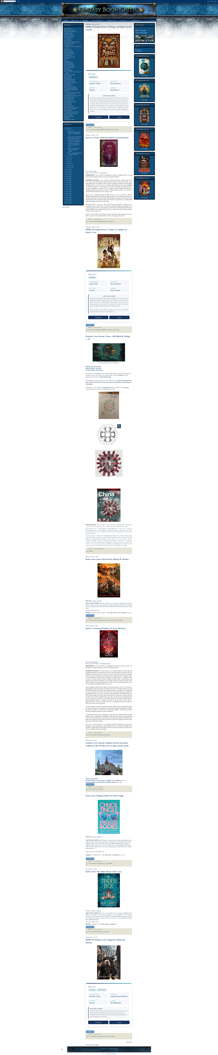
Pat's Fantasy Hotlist (70, 74)
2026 (67, 128)
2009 (67, 199)
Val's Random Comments (71, 113)
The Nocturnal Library (70, 101)
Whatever (67, 118)
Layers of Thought (69, 66)
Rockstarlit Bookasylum (71, 82)
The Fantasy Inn (69, 100)
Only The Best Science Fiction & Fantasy (73, 72)
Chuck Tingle (99, 863)
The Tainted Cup (103, 173)
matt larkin (93, 789)
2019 (67, 180)
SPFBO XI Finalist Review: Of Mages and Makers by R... (74, 133)
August (69, 130)
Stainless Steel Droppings (71, 89)
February (70, 165)
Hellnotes (67, 58)
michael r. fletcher (111, 620)
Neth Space (68, 68)
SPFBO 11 (103, 129)
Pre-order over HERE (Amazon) (101, 782)
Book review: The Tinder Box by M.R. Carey (104, 871)
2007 (67, 203)
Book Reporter (68, 33)
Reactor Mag (68, 77)
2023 (67, 173)
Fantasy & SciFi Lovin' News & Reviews (73, 47)
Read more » (90, 124)
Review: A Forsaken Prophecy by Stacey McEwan (75, 153)
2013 (67, 191)
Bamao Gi (116, 362)
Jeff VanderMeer (69, 63)
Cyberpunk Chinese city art (105, 362)
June (69, 158)
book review (93, 129)
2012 (67, 193)
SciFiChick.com (69, 83)
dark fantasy (99, 620)
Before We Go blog (70, 30)
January (69, 167)
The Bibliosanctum (69, 97)
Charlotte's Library (69, 36)
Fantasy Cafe (68, 49)
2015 (67, 188)
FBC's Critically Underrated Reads (141, 31)
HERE (146, 75)
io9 (66, 60)
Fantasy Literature (69, 52)
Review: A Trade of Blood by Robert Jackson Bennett (75, 137)
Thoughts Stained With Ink (71, 112)
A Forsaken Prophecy (93, 662)
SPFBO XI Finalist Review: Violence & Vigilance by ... (75, 140)
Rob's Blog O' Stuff (70, 80)
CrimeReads (68, 39)
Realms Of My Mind (70, 79)
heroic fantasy (104, 620)
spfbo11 (105, 1036)
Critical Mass (68, 40)
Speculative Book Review (71, 88)
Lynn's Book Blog (69, 67)
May (69, 160)
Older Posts (129, 1042)
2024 (67, 171)
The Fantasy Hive (69, 98)
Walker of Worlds (69, 116)
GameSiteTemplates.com (111, 1053)
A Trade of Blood (92, 171)
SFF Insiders (68, 85)
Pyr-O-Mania (68, 76)
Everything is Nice (69, 43)
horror (103, 863)
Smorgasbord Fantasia (70, 86)
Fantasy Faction (69, 51)
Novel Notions (68, 70)
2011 (67, 195)
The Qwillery (68, 104)
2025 (67, 169)
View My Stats (65, 207)
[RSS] (62, 1049)
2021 (67, 176)
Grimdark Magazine (70, 57)
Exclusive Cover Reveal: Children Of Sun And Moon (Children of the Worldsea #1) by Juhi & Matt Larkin (107, 744)
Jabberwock (68, 61)
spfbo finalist (108, 129)
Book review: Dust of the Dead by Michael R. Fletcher (74, 149)
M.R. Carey (99, 931)
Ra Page (126, 387)
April (69, 161)
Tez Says (67, 91)
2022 (67, 175)
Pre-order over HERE (98, 780)
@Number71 (68, 28)
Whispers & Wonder (70, 119)
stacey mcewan (99, 734)
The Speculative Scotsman (71, 107)
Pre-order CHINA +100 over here (94, 370)
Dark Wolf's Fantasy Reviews (72, 42)
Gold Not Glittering (70, 54)
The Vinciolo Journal (70, 109)
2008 (67, 201)
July (68, 156)
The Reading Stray (69, 106)
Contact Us (139, 51)
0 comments (115, 129)
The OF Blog (68, 103)
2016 (67, 186)
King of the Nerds (69, 64)
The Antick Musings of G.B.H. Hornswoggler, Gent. (72, 93)
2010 (67, 197)
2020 (67, 178)
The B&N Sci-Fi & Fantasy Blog (73, 95)
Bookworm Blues (69, 34)
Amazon (119, 117)
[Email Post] (102, 127)
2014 (67, 190)
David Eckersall (107, 387)
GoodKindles (68, 55)
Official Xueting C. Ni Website (93, 368)
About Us (139, 49)
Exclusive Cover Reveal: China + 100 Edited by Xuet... (73, 144)
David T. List (99, 329)
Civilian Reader (69, 37)
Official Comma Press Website (93, 366)
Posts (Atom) (95, 1044)
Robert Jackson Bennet (101, 221)
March (69, 163)
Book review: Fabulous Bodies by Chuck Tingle (104, 795)
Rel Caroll (98, 129)
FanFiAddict (68, 45)
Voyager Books (69, 115)
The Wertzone (68, 110)
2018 (67, 182)
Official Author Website (92, 778)
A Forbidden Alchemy (104, 663)
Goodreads (98, 117)
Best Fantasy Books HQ (71, 31)
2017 (67, 184)
